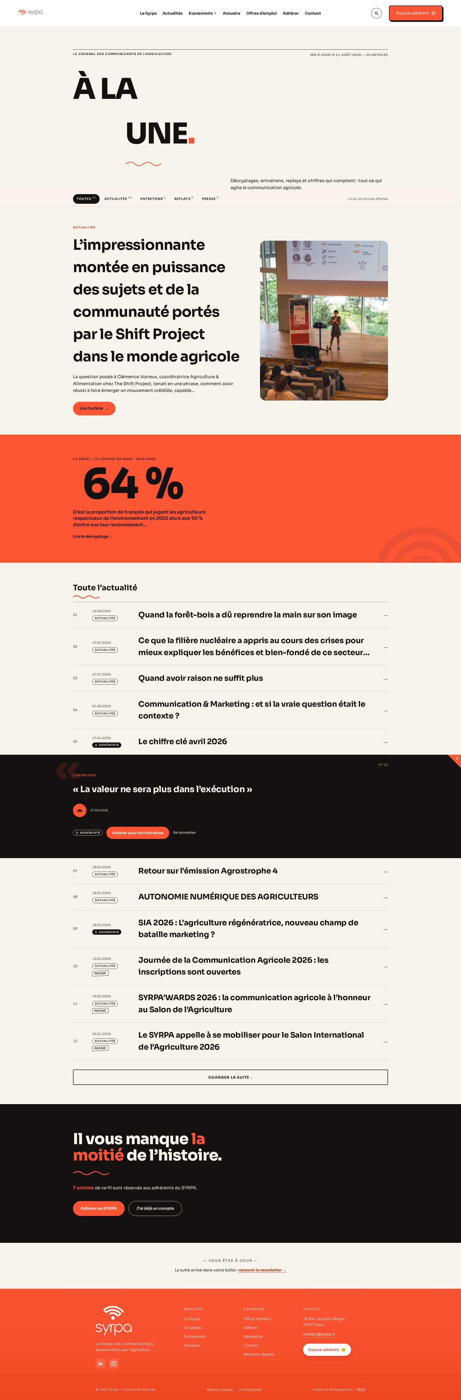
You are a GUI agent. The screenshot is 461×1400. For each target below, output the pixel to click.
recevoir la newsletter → (262, 1270)
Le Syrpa (148, 13)
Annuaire (231, 13)
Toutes (86, 198)
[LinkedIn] (101, 1363)
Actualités (173, 13)
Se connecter (184, 832)
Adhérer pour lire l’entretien (138, 833)
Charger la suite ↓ (230, 1077)
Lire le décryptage (93, 536)
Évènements (195, 1336)
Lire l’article (94, 408)
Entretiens (153, 198)
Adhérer (291, 13)
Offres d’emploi (261, 13)
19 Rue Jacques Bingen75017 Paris (324, 1321)
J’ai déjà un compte (155, 1208)
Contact (313, 13)
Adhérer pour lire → (369, 741)
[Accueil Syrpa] (114, 1320)
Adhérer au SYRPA (99, 1208)
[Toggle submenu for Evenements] (215, 13)
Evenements (201, 13)
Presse (210, 198)
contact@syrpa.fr (319, 1334)
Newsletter (253, 1336)
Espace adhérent (327, 1349)
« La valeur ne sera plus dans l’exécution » (162, 789)
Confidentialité (250, 1390)
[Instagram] (114, 1363)
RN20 (361, 1389)
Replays (183, 198)
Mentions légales (258, 1354)
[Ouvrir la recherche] (376, 13)
